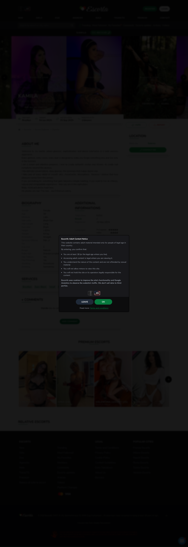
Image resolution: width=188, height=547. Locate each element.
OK (103, 301)
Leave (84, 301)
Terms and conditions (99, 308)
